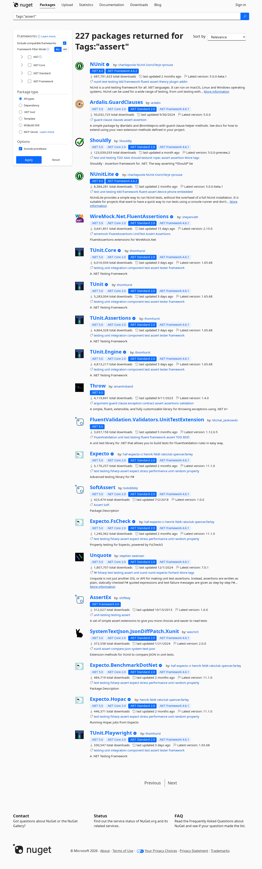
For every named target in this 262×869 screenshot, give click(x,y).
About (105, 850)
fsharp (115, 471)
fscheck (173, 572)
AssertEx (100, 597)
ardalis (156, 103)
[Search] (244, 16)
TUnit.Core (103, 250)
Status (100, 816)
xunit (143, 572)
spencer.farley (183, 454)
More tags (192, 158)
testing (113, 81)
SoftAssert (102, 487)
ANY (65, 49)
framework (132, 81)
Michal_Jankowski (225, 420)
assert (154, 81)
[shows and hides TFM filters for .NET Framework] (21, 81)
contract (148, 403)
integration (119, 268)
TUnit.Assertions (110, 318)
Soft (106, 505)
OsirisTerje (154, 65)
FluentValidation (105, 437)
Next (172, 783)
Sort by (199, 36)
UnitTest (139, 234)
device (162, 192)
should (136, 158)
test (104, 81)
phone (171, 192)
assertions (171, 403)
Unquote (100, 555)
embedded (185, 192)
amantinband (123, 386)
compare (117, 649)
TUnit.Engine (106, 351)
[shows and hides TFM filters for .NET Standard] (21, 73)
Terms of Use (122, 850)
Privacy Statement (194, 850)
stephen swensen (132, 556)
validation (187, 403)
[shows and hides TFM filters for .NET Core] (21, 65)
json (128, 649)
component (135, 268)
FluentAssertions (121, 234)
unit (102, 158)
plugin (174, 81)
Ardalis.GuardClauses (116, 102)
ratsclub (167, 454)
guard (98, 120)
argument (101, 403)
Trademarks (220, 850)
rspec (157, 158)
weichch (193, 632)
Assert (150, 234)
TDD (120, 158)
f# (95, 572)
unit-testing (102, 615)
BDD (186, 437)
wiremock (101, 234)
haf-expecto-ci (133, 454)
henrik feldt (152, 454)
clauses (118, 120)
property (193, 471)
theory (164, 81)
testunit (146, 158)
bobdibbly (130, 488)
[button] (39, 36)
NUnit (97, 64)
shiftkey (124, 598)
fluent (145, 81)
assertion (139, 120)
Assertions (163, 234)
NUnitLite (102, 174)
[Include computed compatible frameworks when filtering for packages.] (64, 43)
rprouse (167, 65)
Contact (21, 816)
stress (144, 471)
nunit (97, 81)
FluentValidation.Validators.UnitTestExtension (147, 419)
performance (158, 471)
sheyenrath (190, 217)
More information (216, 91)
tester (164, 268)
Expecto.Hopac (108, 699)
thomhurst (137, 251)
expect (134, 471)
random (180, 471)
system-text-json (143, 649)
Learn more (48, 36)
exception (135, 403)
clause (107, 120)
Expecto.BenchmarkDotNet (123, 665)
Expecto (99, 453)
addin (183, 81)
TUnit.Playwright (111, 732)
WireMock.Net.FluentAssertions (129, 216)
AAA (127, 158)
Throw (98, 385)
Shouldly (100, 140)
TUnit (96, 284)
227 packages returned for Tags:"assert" (129, 41)
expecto (162, 572)
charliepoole (127, 65)
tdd (121, 81)
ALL (58, 49)
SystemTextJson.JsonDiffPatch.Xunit (134, 631)
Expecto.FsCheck (110, 521)
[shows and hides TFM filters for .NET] (21, 57)
